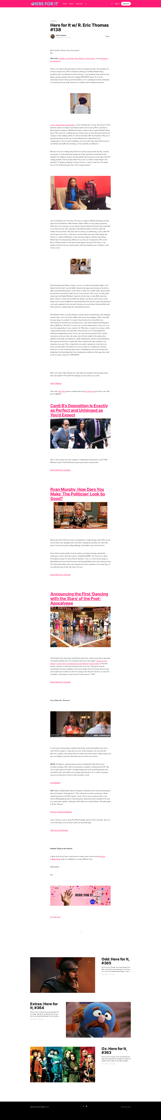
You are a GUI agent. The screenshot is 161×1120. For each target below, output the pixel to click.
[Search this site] (112, 3)
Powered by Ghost (126, 1107)
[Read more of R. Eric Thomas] (52, 36)
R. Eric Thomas (61, 35)
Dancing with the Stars (58, 663)
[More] (86, 4)
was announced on (72, 663)
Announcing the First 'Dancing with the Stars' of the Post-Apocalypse (79, 598)
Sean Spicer (62, 391)
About (71, 4)
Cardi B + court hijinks (66, 58)
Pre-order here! (55, 917)
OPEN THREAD (56, 383)
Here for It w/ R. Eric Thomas (37, 1107)
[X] (83, 1106)
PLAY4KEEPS (55, 783)
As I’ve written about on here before (62, 125)
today (97, 663)
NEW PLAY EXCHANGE (59, 830)
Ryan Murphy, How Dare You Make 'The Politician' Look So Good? (77, 494)
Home (65, 4)
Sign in (117, 4)
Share (107, 36)
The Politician (89, 391)
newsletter (53, 21)
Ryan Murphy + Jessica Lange (85, 58)
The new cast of (102, 661)
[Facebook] (86, 1106)
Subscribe (79, 4)
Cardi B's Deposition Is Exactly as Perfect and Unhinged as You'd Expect (79, 410)
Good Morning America (87, 663)
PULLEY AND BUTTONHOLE (61, 812)
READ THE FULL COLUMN (60, 470)
